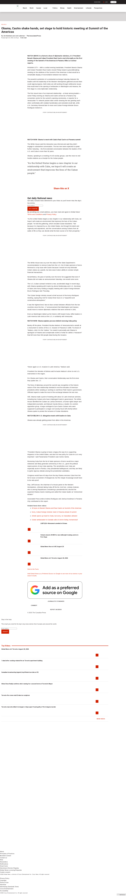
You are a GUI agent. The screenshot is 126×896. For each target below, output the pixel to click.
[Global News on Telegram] (65, 849)
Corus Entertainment (6, 889)
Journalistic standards (56, 601)
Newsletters (4, 862)
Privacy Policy (51, 214)
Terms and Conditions (35, 214)
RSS (1, 860)
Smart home (4, 866)
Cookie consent (5, 872)
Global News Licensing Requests (11, 870)
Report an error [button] (56, 609)
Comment (34, 605)
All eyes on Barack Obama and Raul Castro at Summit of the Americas (56, 508)
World (31, 8)
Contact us (3, 858)
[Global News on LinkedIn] (13, 849)
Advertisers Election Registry (9, 868)
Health (69, 8)
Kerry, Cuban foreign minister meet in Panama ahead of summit (54, 512)
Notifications (4, 864)
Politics (55, 8)
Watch (25, 8)
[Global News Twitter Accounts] (39, 836)
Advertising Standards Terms (9, 886)
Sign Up (5, 631)
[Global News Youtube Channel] (65, 836)
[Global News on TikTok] (39, 849)
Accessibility (4, 891)
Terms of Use (4, 882)
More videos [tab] (42, 506)
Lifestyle (88, 8)
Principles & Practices (7, 853)
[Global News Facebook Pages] (13, 836)
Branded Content (5, 856)
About (2, 851)
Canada (38, 8)
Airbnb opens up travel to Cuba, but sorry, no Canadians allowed (54, 516)
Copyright (3, 880)
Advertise (3, 884)
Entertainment (78, 8)
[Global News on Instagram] (91, 836)
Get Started (33, 208)
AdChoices (122, 894)
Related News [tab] (32, 506)
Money (62, 8)
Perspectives (98, 8)
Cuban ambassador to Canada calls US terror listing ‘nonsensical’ (55, 520)
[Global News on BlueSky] (91, 849)
